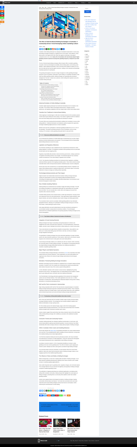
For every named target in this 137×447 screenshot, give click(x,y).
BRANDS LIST (61, 2)
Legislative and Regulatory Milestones (47, 87)
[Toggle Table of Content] (60, 83)
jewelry (86, 64)
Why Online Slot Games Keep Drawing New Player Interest (73, 430)
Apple (86, 54)
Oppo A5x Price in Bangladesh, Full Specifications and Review (91, 40)
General (87, 59)
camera (87, 57)
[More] (69, 395)
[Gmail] (65, 395)
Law (86, 66)
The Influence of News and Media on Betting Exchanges (51, 99)
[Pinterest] (41, 0)
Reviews (87, 74)
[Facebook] (38, 0)
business (87, 56)
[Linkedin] (53, 395)
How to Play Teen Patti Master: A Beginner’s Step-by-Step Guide (45, 430)
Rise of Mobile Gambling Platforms (47, 90)
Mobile (86, 69)
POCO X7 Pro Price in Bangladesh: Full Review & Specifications (91, 30)
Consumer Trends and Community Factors (48, 97)
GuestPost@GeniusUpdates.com (81, 445)
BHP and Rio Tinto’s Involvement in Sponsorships (49, 95)
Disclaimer (86, 440)
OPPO (86, 71)
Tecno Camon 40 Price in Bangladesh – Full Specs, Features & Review (90, 45)
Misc (46, 434)
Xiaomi (86, 84)
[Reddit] (49, 395)
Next (75, 408)
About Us (69, 2)
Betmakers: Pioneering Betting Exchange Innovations (50, 94)
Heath (86, 61)
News (76, 2)
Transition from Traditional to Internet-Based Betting (50, 86)
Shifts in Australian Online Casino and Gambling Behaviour (51, 98)
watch (86, 82)
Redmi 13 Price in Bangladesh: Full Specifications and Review (91, 35)
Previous (44, 408)
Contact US (48, 2)
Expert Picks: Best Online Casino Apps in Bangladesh (59, 430)
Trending (83, 2)
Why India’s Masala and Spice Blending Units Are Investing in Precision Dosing (91, 21)
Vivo (86, 81)
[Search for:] (91, 8)
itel (86, 62)
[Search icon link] (133, 2)
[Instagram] (60, 440)
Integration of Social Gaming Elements (47, 91)
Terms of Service (91, 440)
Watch (89, 2)
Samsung (87, 76)
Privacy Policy (81, 440)
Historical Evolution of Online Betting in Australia (49, 84)
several (66, 252)
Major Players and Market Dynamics (46, 93)
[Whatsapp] (61, 395)
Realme (87, 72)
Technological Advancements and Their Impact (48, 88)
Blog (74, 440)
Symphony (87, 77)
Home (54, 2)
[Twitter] (40, 0)
